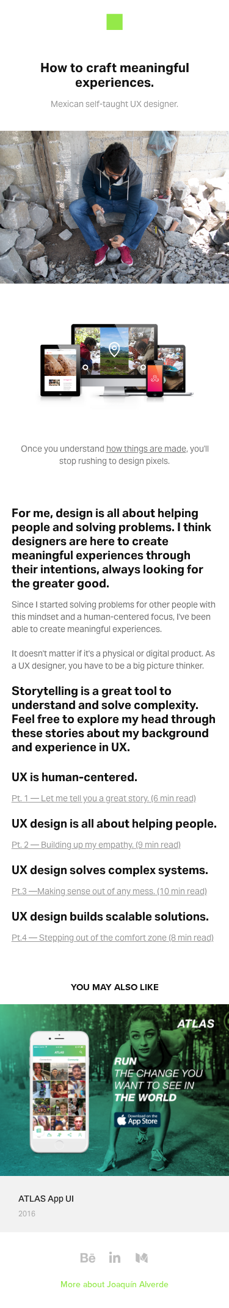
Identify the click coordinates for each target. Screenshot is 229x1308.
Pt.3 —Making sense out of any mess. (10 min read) (109, 891)
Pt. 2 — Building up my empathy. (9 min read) (96, 844)
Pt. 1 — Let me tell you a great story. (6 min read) (104, 798)
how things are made (146, 448)
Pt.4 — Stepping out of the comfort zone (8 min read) (113, 937)
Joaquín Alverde (138, 1284)
